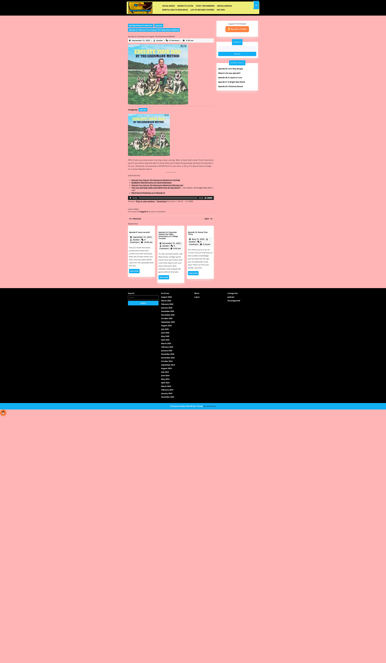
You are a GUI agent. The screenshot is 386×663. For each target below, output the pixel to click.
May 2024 (165, 379)
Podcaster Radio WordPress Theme (186, 406)
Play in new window (145, 201)
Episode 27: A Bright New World (231, 82)
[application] (171, 198)
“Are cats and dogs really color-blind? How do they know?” (156, 188)
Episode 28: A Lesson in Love (230, 77)
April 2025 (165, 340)
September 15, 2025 (141, 40)
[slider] (210, 198)
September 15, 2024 (142, 237)
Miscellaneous (224, 6)
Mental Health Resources (175, 10)
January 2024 (166, 393)
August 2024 (166, 368)
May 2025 (165, 336)
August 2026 (166, 297)
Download (161, 201)
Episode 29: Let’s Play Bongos (230, 69)
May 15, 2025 (198, 239)
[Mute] (206, 198)
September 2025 (168, 322)
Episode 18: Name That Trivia (198, 233)
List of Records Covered (202, 10)
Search (237, 42)
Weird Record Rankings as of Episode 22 (148, 193)
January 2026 (166, 308)
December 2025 (167, 311)
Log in (197, 297)
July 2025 (165, 329)
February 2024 (167, 390)
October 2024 (166, 361)
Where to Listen (185, 6)
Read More (135, 271)
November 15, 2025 (171, 243)
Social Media (168, 6)
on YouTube (155, 180)
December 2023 (167, 397)
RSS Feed (221, 10)
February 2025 (167, 347)
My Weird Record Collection (140, 25)
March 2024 (166, 386)
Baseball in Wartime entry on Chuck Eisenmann (151, 182)
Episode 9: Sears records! (139, 232)
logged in (144, 211)
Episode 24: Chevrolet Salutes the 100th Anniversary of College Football (168, 235)
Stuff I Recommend (205, 6)
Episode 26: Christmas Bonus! (230, 86)
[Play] (131, 198)
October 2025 (166, 318)
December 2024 (167, 354)
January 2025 (166, 350)
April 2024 (165, 383)
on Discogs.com (157, 185)
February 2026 (167, 304)
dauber (159, 40)
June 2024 (165, 375)
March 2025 (166, 343)
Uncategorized (233, 300)
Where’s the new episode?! (229, 73)
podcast (158, 25)
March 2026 (166, 300)
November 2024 (168, 358)
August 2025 (166, 325)
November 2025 (168, 315)
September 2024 (168, 365)
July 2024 (165, 372)
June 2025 (165, 333)
